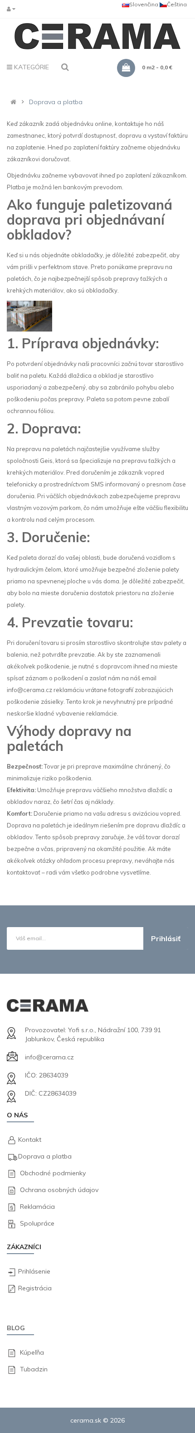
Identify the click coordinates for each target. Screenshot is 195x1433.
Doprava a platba (56, 102)
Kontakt (29, 1139)
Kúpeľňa (32, 1352)
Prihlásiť (165, 938)
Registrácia (35, 1288)
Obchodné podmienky (53, 1173)
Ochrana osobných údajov (59, 1190)
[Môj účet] (13, 8)
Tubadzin (34, 1369)
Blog (16, 1328)
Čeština (177, 4)
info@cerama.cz (49, 1057)
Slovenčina (143, 4)
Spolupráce (37, 1223)
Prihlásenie (34, 1271)
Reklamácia (37, 1206)
